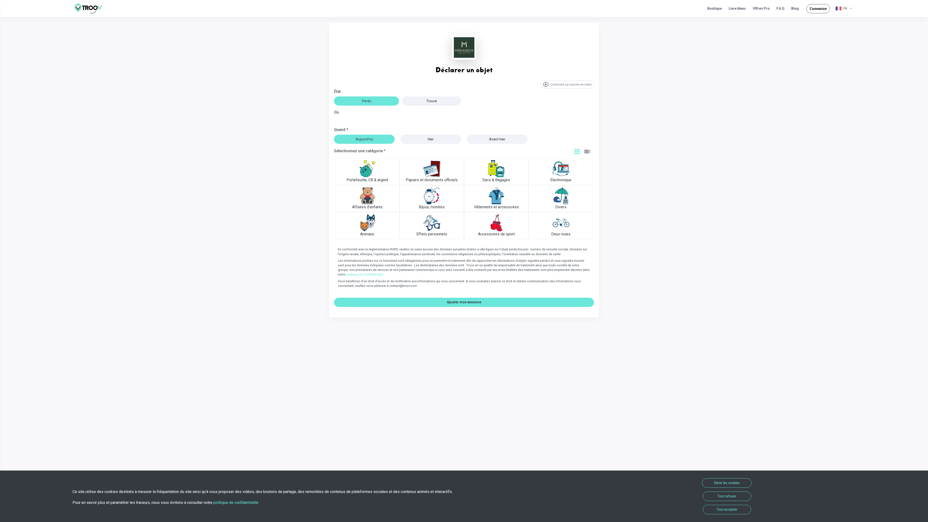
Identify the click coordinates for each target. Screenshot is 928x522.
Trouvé (431, 101)
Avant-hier (497, 139)
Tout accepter (727, 509)
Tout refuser (726, 496)
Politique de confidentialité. (365, 274)
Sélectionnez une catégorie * (359, 151)
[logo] (90, 8)
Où (336, 112)
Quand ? (341, 129)
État (337, 91)
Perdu (366, 101)
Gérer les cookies (727, 483)
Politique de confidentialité (236, 502)
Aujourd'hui (364, 139)
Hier (431, 139)
